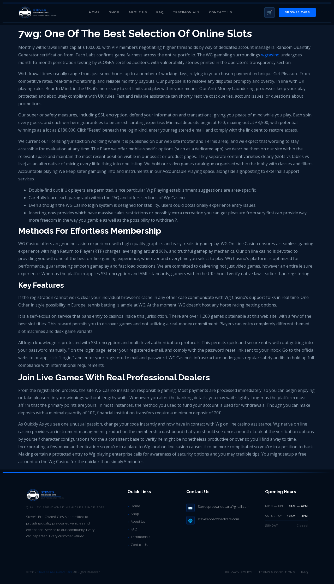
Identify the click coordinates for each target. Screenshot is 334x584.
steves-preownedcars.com (218, 519)
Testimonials (186, 12)
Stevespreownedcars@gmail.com (223, 506)
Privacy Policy (238, 572)
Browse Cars (297, 12)
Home (94, 12)
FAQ (160, 12)
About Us (138, 12)
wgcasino (270, 55)
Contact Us (220, 12)
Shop (114, 12)
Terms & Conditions (277, 572)
